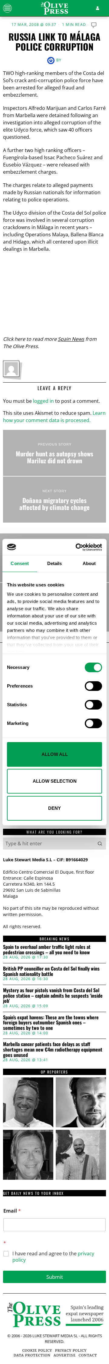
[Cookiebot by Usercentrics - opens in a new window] (77, 547)
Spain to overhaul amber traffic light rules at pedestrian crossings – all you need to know (47, 949)
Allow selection (55, 781)
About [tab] (89, 563)
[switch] (93, 686)
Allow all (54, 754)
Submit (54, 1276)
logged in (43, 401)
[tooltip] (28, 1102)
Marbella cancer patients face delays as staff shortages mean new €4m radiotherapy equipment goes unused (52, 1050)
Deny (54, 808)
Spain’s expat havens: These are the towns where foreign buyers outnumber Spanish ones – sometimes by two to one (51, 1023)
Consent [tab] (20, 563)
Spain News (71, 339)
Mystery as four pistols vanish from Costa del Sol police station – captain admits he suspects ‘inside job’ (53, 996)
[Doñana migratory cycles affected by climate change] (54, 500)
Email (12, 1211)
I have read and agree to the (53, 1257)
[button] (100, 843)
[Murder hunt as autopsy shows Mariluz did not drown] (54, 453)
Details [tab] (54, 563)
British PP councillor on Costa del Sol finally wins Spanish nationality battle (51, 971)
